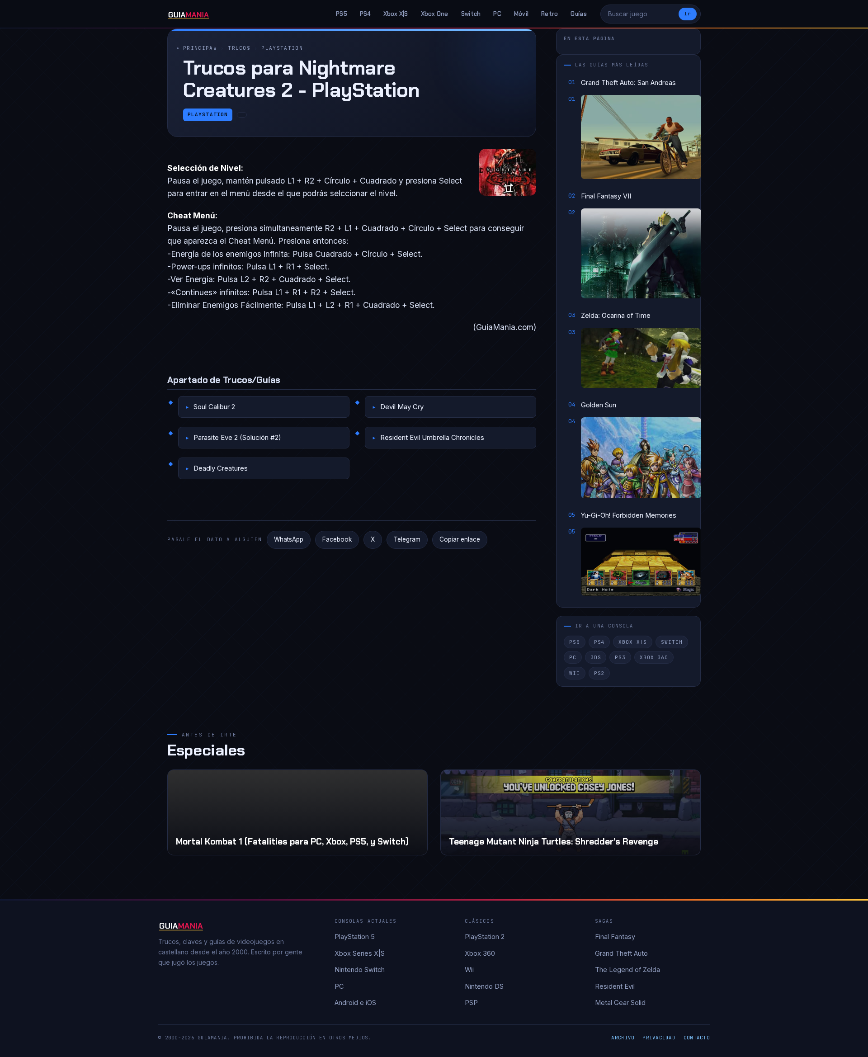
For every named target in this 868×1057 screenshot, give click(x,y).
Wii (574, 673)
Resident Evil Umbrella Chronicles (432, 437)
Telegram (407, 539)
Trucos (239, 48)
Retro (549, 14)
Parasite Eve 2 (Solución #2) (237, 437)
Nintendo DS (484, 986)
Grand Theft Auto (621, 953)
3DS (595, 657)
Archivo (622, 1037)
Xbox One (434, 14)
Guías (578, 14)
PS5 (341, 14)
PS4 (365, 14)
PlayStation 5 (355, 936)
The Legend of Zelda (627, 969)
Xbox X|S (395, 14)
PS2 (599, 673)
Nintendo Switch (360, 969)
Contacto (697, 1037)
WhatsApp (288, 539)
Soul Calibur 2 (214, 406)
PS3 (620, 657)
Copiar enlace (459, 539)
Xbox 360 (654, 657)
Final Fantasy (615, 936)
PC (497, 14)
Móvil (521, 14)
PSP (471, 1002)
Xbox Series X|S (360, 953)
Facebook (337, 539)
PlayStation (282, 48)
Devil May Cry (402, 406)
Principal (200, 48)
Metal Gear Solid (620, 1002)
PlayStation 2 (485, 936)
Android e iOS (355, 1002)
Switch (471, 14)
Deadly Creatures (220, 468)
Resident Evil (615, 986)
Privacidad (658, 1037)
